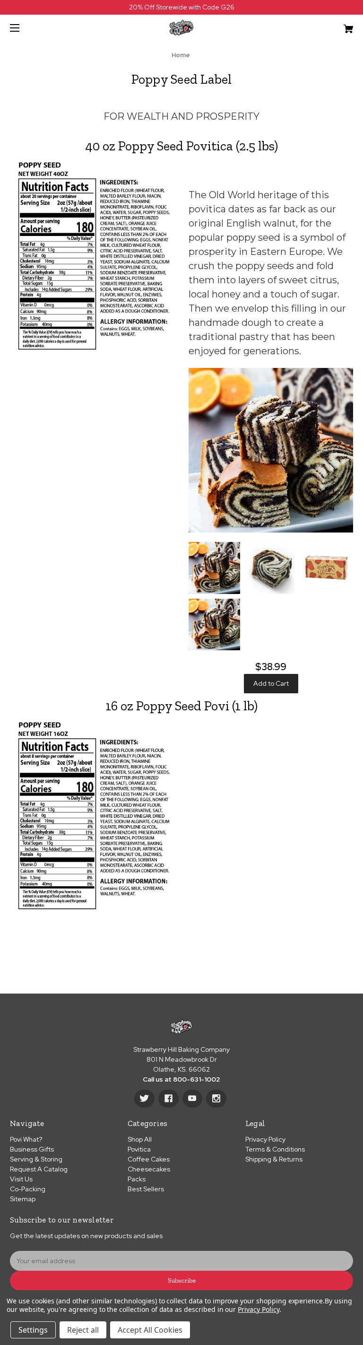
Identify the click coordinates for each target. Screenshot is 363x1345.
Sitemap (22, 1199)
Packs (137, 1179)
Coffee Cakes (149, 1159)
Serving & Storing (36, 1159)
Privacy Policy (265, 1139)
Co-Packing (27, 1189)
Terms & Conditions (275, 1149)
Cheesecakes (149, 1169)
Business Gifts (32, 1149)
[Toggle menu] (23, 28)
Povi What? (26, 1139)
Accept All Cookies (150, 1330)
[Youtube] (192, 1098)
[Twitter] (144, 1098)
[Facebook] (168, 1098)
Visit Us (21, 1179)
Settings (33, 1330)
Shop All (140, 1139)
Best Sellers (146, 1189)
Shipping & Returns (273, 1159)
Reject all (83, 1330)
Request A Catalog (39, 1169)
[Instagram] (216, 1098)
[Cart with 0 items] (319, 25)
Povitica (139, 1149)
